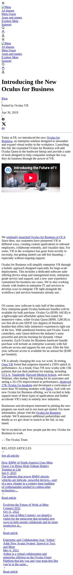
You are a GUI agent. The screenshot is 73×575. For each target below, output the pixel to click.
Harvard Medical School (41, 374)
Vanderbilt (18, 374)
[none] (29, 496)
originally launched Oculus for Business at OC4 (35, 237)
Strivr (49, 388)
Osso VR (7, 364)
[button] (36, 3)
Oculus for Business (48, 412)
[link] (6, 7)
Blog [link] (5, 98)
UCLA (6, 374)
